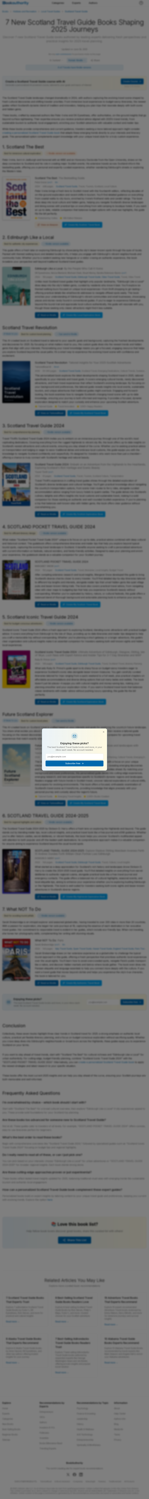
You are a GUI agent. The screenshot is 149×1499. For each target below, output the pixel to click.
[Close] (104, 732)
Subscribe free (72, 763)
